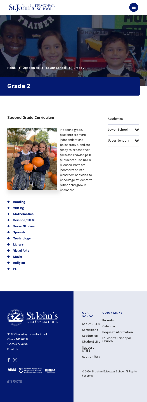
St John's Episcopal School (31, 7)
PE (15, 269)
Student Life (91, 341)
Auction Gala (91, 356)
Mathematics (23, 214)
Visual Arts (21, 250)
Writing (18, 208)
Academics (116, 118)
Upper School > (119, 140)
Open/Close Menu (133, 7)
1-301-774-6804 (18, 344)
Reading (19, 202)
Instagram (15, 360)
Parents (108, 320)
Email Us (12, 349)
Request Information (117, 332)
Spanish (19, 232)
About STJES (91, 324)
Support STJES (88, 349)
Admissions (90, 330)
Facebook (8, 360)
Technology (22, 238)
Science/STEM (24, 220)
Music (17, 256)
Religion (19, 263)
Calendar (108, 326)
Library (18, 244)
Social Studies (24, 226)
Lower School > (119, 129)
